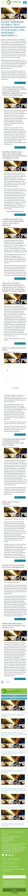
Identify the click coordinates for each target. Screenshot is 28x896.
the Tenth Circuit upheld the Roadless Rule (17, 590)
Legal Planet (16, 582)
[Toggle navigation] (3, 2)
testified (15, 132)
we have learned (21, 134)
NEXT (8, 682)
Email (4, 873)
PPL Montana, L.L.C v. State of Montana (10, 41)
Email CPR (12, 862)
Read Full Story (20, 82)
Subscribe (5, 862)
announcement (18, 465)
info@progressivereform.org (8, 840)
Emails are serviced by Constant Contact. (19, 886)
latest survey (21, 275)
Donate (10, 859)
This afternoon (7, 487)
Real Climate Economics (18, 519)
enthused (9, 181)
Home (4, 859)
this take (20, 251)
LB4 (12, 490)
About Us (16, 859)
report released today (9, 190)
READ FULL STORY (20, 147)
